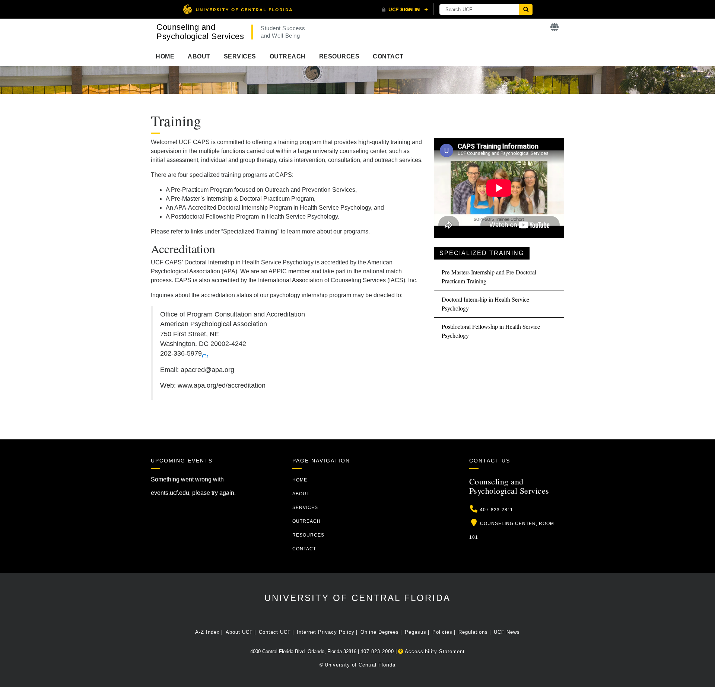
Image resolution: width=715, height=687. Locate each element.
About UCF (239, 632)
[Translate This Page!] (554, 27)
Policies (442, 632)
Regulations (473, 632)
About (199, 56)
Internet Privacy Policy (326, 632)
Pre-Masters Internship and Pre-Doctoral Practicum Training (489, 276)
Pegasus (415, 632)
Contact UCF (275, 632)
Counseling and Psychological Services (200, 31)
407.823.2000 (377, 651)
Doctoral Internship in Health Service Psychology (485, 303)
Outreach (288, 56)
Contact (388, 56)
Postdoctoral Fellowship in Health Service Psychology (491, 330)
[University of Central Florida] (237, 9)
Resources (339, 56)
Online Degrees (379, 632)
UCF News (507, 632)
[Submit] (526, 9)
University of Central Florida (357, 598)
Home (165, 56)
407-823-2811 (496, 509)
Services (240, 56)
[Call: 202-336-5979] (205, 353)
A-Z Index (207, 632)
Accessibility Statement (434, 651)
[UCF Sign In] (405, 9)
